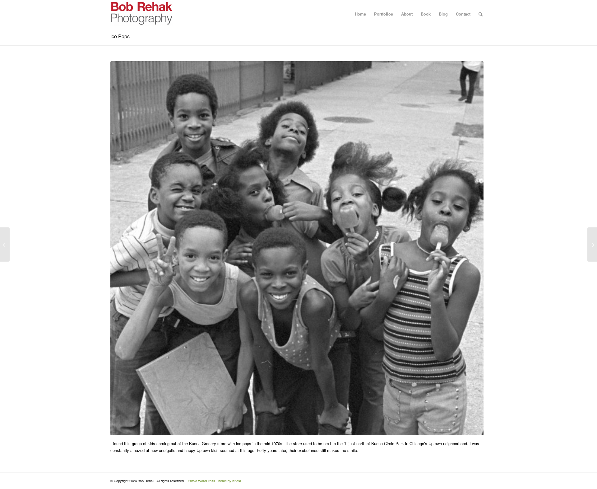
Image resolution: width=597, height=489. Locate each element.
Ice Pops (120, 36)
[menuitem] (360, 14)
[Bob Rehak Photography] (141, 14)
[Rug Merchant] (5, 244)
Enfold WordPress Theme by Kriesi (214, 480)
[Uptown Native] (592, 244)
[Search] (480, 14)
